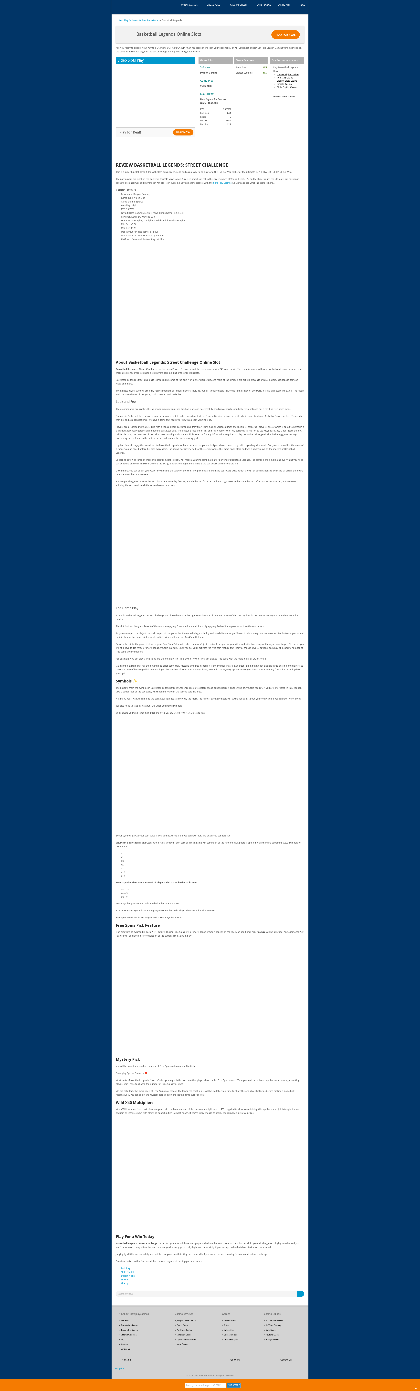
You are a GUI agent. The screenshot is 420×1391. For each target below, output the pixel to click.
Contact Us (125, 1349)
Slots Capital (127, 1272)
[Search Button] (301, 1294)
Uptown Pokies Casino (186, 1339)
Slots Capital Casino (287, 87)
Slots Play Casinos (127, 20)
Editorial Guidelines (129, 1335)
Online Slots (229, 1330)
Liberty (124, 1283)
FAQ (122, 1339)
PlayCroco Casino (184, 1330)
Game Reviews (264, 5)
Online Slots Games (149, 20)
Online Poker (214, 5)
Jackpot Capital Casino (186, 1321)
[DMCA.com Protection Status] (159, 1361)
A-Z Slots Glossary (273, 1325)
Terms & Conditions (129, 1325)
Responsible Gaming (129, 1330)
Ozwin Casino (182, 1325)
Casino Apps (284, 5)
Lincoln (124, 1279)
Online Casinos (189, 5)
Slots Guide (270, 1330)
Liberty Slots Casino (287, 80)
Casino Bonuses (239, 5)
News (302, 5)
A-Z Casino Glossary (274, 1321)
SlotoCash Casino (184, 1335)
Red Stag (125, 1268)
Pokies (226, 1325)
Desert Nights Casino (288, 74)
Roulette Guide (272, 1335)
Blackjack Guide (272, 1339)
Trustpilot (119, 1368)
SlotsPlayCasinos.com (204, 1375)
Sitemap (124, 1344)
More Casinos (182, 1344)
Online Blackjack (231, 1339)
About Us (124, 1321)
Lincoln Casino (284, 84)
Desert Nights (128, 1276)
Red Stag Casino (285, 77)
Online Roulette (230, 1335)
